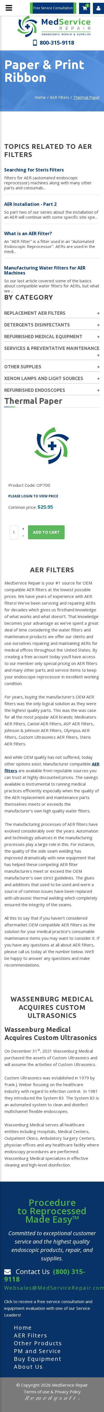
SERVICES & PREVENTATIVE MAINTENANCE (52, 348)
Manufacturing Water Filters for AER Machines (44, 270)
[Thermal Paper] (52, 444)
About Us (28, 1366)
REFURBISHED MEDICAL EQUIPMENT (43, 336)
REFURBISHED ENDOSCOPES (34, 390)
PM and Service (37, 1351)
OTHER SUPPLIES (22, 366)
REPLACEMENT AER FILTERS (34, 313)
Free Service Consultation (53, 8)
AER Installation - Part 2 (30, 204)
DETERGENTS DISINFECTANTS (37, 324)
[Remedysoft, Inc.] (52, 1398)
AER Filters (59, 97)
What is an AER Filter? (28, 233)
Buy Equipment (38, 1359)
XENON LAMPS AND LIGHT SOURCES (43, 378)
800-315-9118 (57, 42)
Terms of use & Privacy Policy (52, 1391)
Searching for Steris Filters (34, 170)
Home (40, 97)
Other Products (38, 1343)
